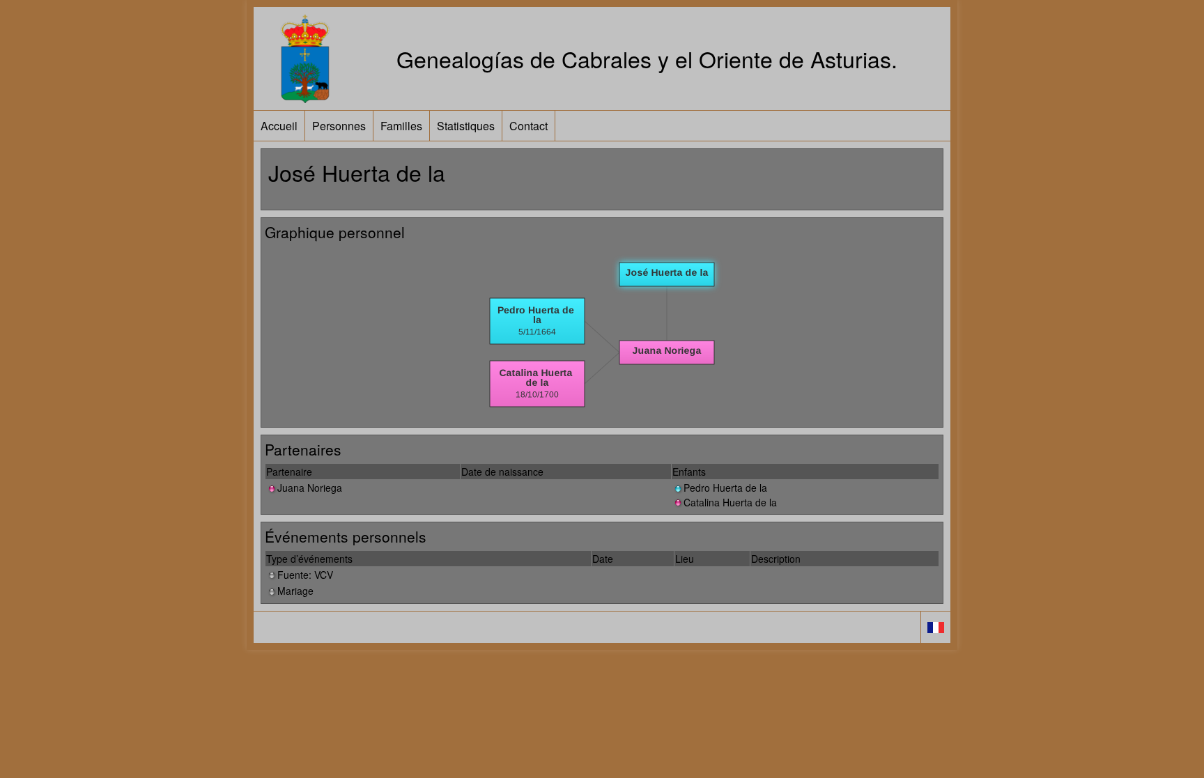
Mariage (295, 591)
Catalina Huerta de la (730, 502)
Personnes (339, 126)
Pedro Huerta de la (725, 488)
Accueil (279, 126)
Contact (528, 126)
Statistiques (466, 126)
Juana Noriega (309, 488)
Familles (401, 126)
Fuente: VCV (305, 575)
